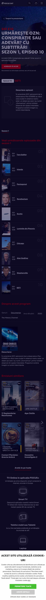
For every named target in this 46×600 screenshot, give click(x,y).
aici (29, 580)
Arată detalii (23, 592)
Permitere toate (23, 586)
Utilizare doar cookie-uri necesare (23, 597)
